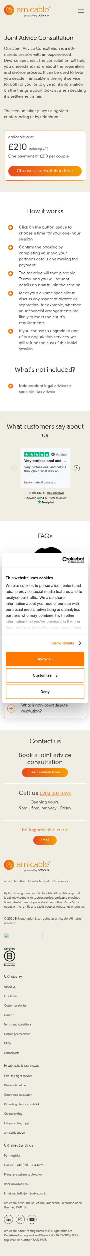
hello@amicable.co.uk (31, 1193)
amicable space (14, 1132)
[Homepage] (27, 11)
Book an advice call (16, 1184)
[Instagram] (20, 1219)
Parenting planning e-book (22, 1104)
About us (10, 986)
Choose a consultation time (45, 171)
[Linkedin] (8, 1219)
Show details (62, 643)
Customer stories (15, 1005)
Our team (10, 996)
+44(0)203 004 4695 (29, 1165)
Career (9, 1015)
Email (45, 840)
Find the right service (18, 1076)
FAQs (7, 1043)
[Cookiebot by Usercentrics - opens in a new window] (63, 560)
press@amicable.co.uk (27, 1174)
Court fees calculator (18, 1095)
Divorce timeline (15, 1085)
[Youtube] (32, 1219)
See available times (45, 772)
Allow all (45, 659)
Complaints (11, 1053)
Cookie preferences (17, 1034)
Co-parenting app (16, 1123)
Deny (45, 691)
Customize (42, 675)
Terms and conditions (18, 1024)
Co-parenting (13, 1113)
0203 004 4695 (55, 794)
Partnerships (12, 1155)
